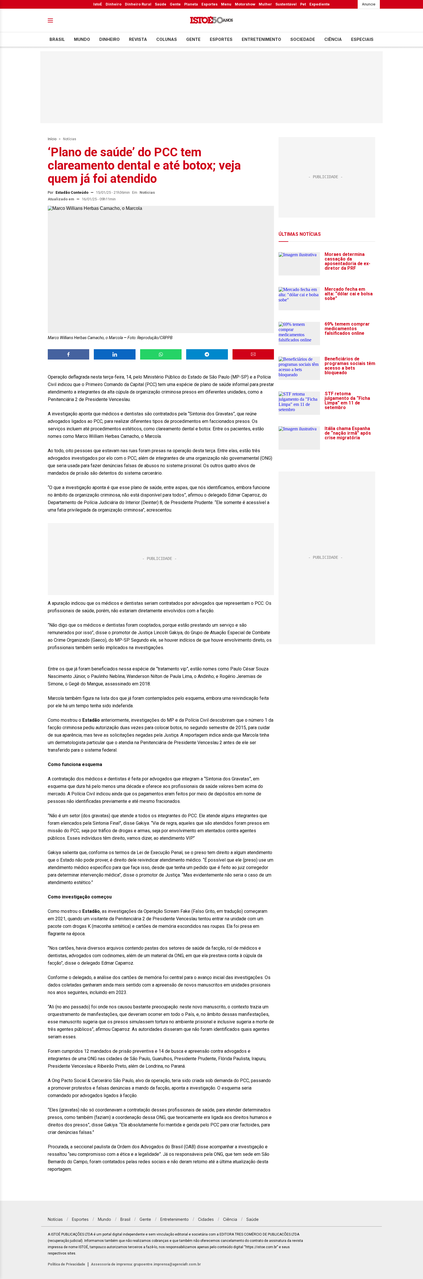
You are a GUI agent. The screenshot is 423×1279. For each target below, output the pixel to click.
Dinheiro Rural (138, 4)
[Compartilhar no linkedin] (114, 354)
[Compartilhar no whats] (161, 354)
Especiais (362, 39)
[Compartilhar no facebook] (68, 354)
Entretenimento (261, 39)
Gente (175, 4)
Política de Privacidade (66, 1264)
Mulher (265, 4)
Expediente (319, 4)
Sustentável (286, 4)
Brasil (57, 39)
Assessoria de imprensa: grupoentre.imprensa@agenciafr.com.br (146, 1264)
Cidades (206, 1219)
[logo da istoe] (211, 20)
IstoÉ (97, 4)
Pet (303, 4)
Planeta (191, 4)
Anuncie (369, 4)
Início (52, 139)
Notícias (69, 139)
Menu (226, 4)
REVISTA (138, 39)
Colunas (166, 39)
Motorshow (245, 4)
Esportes (209, 4)
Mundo (82, 39)
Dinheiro (113, 4)
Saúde (160, 4)
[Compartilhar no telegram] (207, 354)
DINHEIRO (109, 39)
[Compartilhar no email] (253, 354)
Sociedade (302, 39)
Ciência (333, 39)
